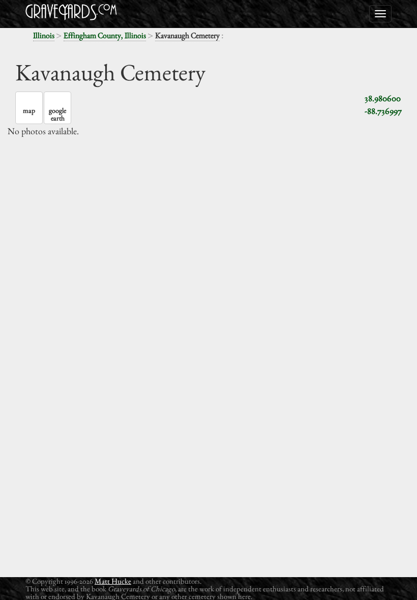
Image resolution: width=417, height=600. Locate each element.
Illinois (43, 35)
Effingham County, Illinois (105, 35)
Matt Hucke (113, 581)
